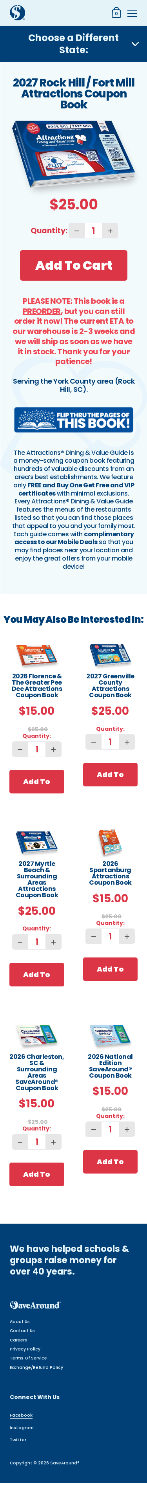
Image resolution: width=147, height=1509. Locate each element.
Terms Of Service (28, 1358)
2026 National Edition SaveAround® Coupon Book (110, 1067)
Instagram (22, 1427)
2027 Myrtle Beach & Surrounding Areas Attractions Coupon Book (37, 880)
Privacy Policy (25, 1349)
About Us (20, 1322)
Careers (18, 1340)
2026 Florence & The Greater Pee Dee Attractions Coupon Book (37, 686)
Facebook (21, 1415)
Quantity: (49, 230)
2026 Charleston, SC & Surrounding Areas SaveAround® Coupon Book (36, 1073)
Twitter (18, 1440)
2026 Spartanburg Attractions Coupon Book (110, 874)
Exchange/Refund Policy (36, 1367)
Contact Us (22, 1331)
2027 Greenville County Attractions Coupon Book (110, 686)
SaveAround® (65, 1463)
